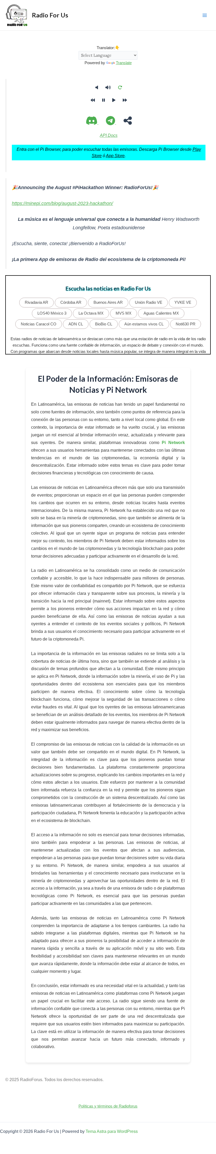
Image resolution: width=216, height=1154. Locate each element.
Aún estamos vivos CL (144, 324)
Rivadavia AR (36, 302)
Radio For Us (50, 15)
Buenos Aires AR (108, 302)
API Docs (108, 135)
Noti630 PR (185, 324)
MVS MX (123, 313)
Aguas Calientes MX (161, 313)
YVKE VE (182, 302)
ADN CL (75, 324)
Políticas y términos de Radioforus (108, 1106)
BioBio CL (103, 324)
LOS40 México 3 (51, 313)
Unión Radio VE (148, 302)
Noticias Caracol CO (38, 324)
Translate (124, 63)
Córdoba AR (70, 302)
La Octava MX (91, 313)
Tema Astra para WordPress (112, 1131)
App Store (115, 155)
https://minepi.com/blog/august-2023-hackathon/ (62, 203)
